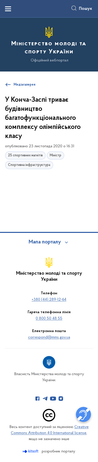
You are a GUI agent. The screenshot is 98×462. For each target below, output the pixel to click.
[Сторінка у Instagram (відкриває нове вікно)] (61, 399)
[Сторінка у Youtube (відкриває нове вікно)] (53, 399)
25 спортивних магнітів (25, 155)
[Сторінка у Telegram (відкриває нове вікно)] (45, 399)
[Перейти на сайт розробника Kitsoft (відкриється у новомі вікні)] (31, 451)
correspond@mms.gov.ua (49, 337)
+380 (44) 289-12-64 (49, 300)
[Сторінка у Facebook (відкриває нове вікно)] (37, 399)
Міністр (55, 155)
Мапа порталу (45, 242)
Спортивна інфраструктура (29, 165)
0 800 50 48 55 (49, 318)
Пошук (85, 9)
